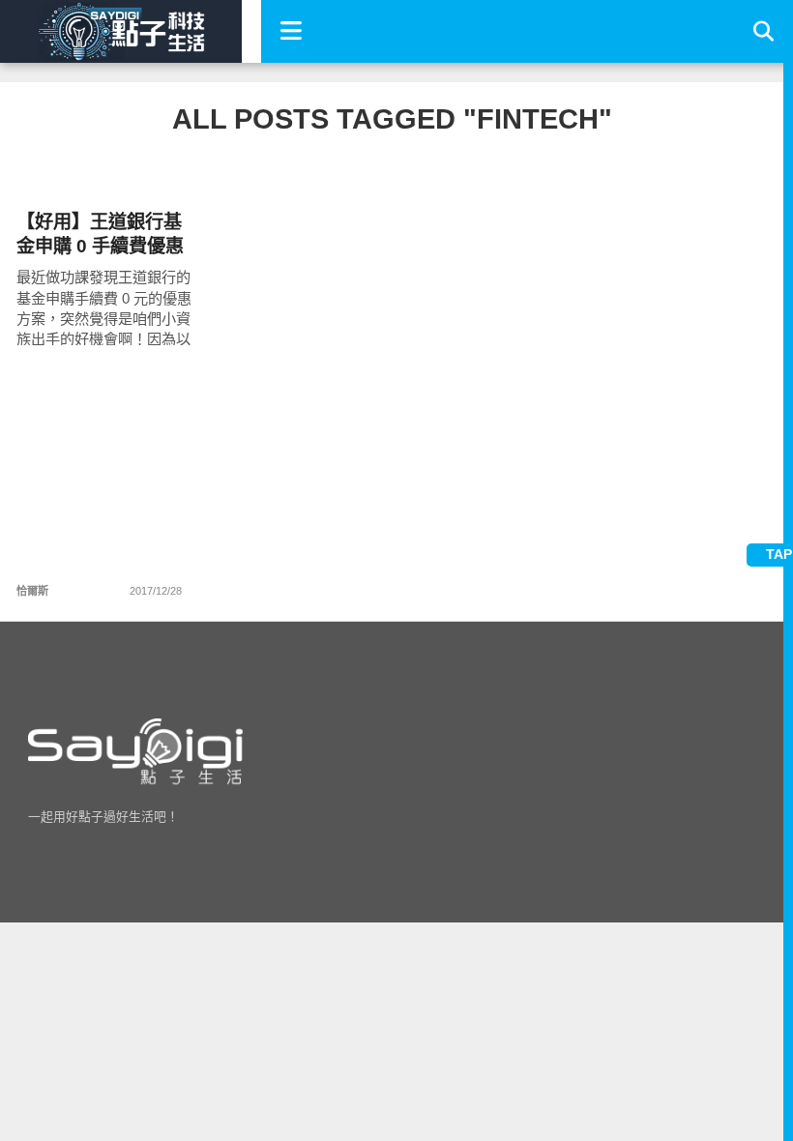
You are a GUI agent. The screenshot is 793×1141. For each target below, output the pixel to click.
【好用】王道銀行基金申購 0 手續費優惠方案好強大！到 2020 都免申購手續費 (100, 234)
